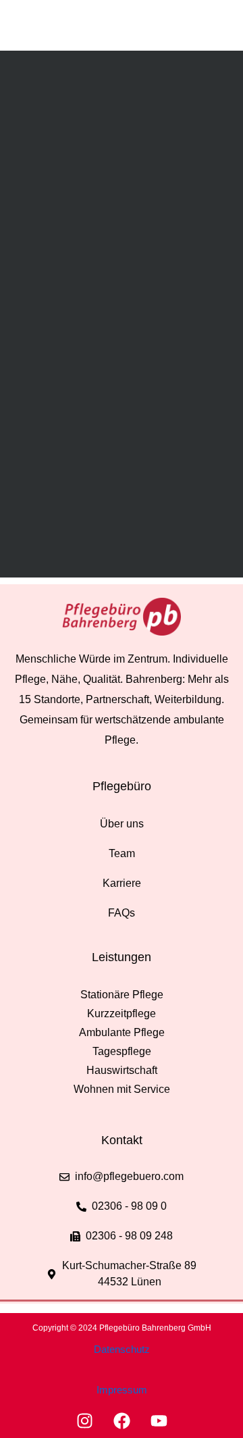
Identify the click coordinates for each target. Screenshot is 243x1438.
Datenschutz (122, 1349)
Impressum (122, 1389)
